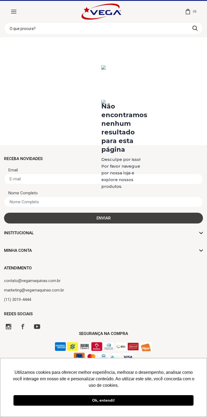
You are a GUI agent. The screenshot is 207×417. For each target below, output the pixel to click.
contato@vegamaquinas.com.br (32, 280)
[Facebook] (22, 326)
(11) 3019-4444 (17, 299)
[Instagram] (8, 326)
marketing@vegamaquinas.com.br (34, 290)
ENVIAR (103, 218)
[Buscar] (195, 28)
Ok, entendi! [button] (103, 400)
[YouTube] (37, 326)
